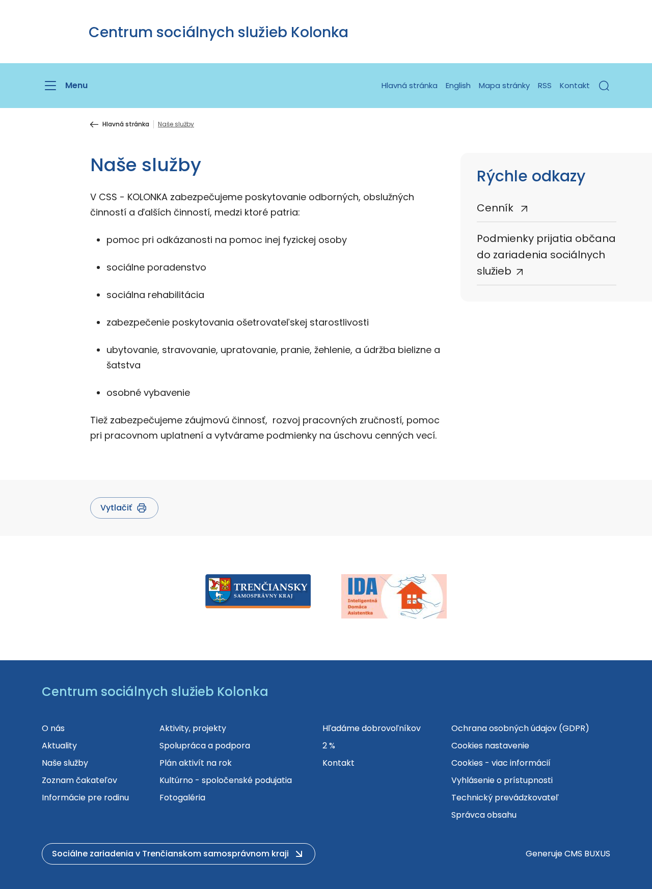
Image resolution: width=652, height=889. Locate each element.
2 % (328, 745)
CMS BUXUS (587, 853)
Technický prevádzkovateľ (505, 797)
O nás (53, 728)
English (458, 85)
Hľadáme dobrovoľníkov (371, 728)
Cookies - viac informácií (501, 763)
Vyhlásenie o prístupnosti (502, 780)
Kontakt (575, 85)
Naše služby (65, 763)
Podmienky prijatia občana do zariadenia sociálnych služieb (546, 254)
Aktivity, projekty (192, 728)
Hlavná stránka (410, 85)
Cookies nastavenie (490, 745)
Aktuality (59, 745)
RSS (545, 85)
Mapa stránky (504, 85)
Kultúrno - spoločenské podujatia (225, 780)
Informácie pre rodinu (85, 797)
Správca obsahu (484, 815)
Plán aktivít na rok (195, 763)
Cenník (496, 208)
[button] (604, 85)
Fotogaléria (182, 797)
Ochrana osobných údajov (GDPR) (520, 728)
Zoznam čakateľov (79, 780)
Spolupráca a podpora (204, 745)
